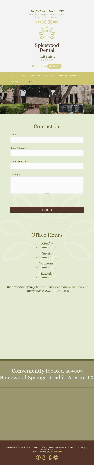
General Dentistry (41, 75)
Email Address (18, 148)
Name (14, 134)
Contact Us (32, 81)
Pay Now (55, 66)
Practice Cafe (56, 452)
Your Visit (14, 81)
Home (11, 75)
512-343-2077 (47, 60)
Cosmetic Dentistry (69, 75)
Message (15, 174)
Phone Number (19, 161)
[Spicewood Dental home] (47, 39)
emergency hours (31, 287)
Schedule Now (40, 66)
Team (23, 75)
